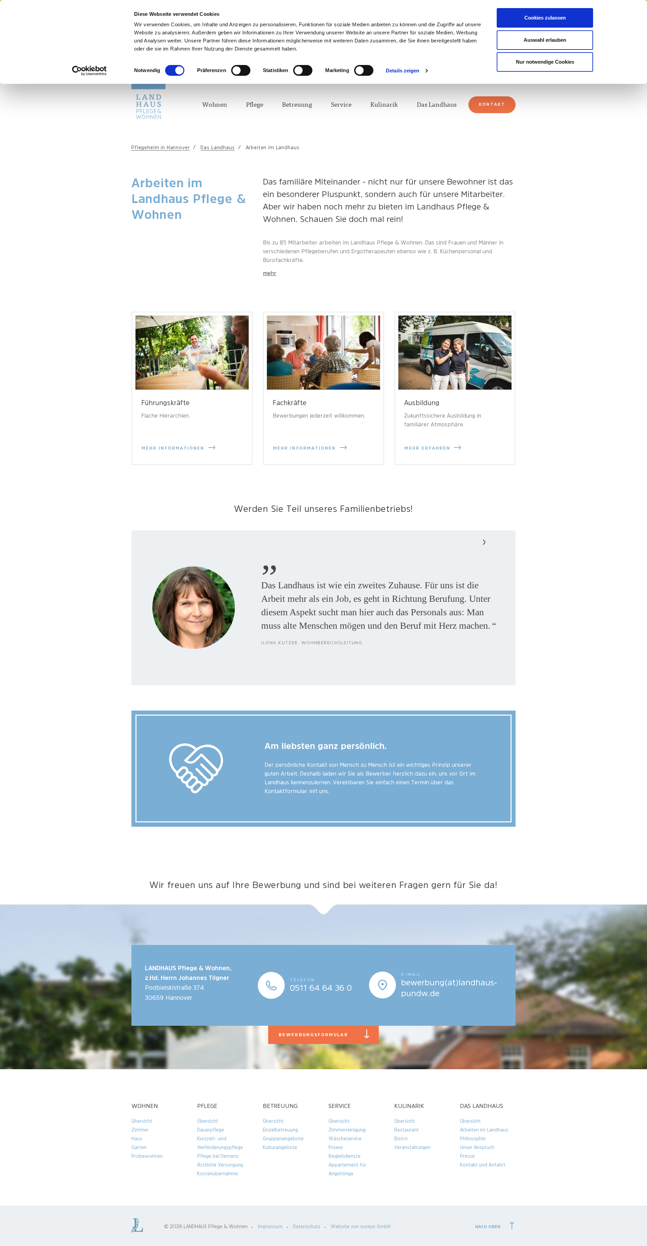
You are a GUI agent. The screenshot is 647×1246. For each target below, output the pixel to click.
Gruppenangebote (283, 1138)
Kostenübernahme (217, 1173)
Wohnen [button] (214, 105)
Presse (467, 1156)
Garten (139, 1147)
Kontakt (492, 104)
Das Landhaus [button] (437, 105)
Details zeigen (402, 70)
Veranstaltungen (412, 1147)
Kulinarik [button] (384, 105)
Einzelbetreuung (280, 1129)
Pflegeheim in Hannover (160, 147)
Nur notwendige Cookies (545, 62)
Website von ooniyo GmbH (361, 1226)
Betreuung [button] (297, 105)
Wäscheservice (345, 1138)
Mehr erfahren (428, 448)
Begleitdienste (345, 1156)
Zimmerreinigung (347, 1129)
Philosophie (473, 1138)
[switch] (240, 70)
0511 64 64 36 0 (321, 988)
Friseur (336, 1147)
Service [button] (341, 105)
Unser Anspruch (477, 1147)
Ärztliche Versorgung (220, 1164)
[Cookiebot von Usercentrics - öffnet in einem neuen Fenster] (89, 71)
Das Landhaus (218, 147)
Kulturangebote (280, 1147)
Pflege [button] (254, 105)
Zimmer (140, 1129)
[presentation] (468, 543)
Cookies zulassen (545, 18)
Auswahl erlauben (545, 40)
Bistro (401, 1138)
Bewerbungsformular (329, 1034)
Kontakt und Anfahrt (482, 1164)
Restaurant (406, 1129)
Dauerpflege (210, 1129)
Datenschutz (306, 1226)
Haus (136, 1138)
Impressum (270, 1226)
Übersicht (141, 1121)
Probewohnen (147, 1156)
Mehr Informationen (174, 448)
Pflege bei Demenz (218, 1156)
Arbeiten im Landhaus (484, 1129)
